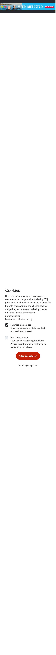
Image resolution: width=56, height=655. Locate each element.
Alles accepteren (28, 355)
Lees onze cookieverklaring (19, 319)
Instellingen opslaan (28, 365)
